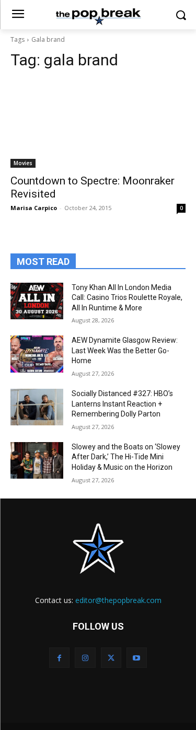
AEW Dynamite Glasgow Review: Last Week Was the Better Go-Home (125, 350)
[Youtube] (136, 657)
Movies (23, 163)
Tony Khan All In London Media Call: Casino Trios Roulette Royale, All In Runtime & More (127, 297)
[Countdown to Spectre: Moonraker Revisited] (98, 124)
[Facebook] (59, 657)
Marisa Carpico (33, 208)
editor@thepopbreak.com (118, 600)
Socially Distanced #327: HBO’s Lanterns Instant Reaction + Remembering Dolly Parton (122, 403)
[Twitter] (111, 657)
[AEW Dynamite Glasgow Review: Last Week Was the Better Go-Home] (36, 353)
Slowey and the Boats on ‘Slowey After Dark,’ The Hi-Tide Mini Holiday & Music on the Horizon (126, 457)
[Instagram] (85, 657)
